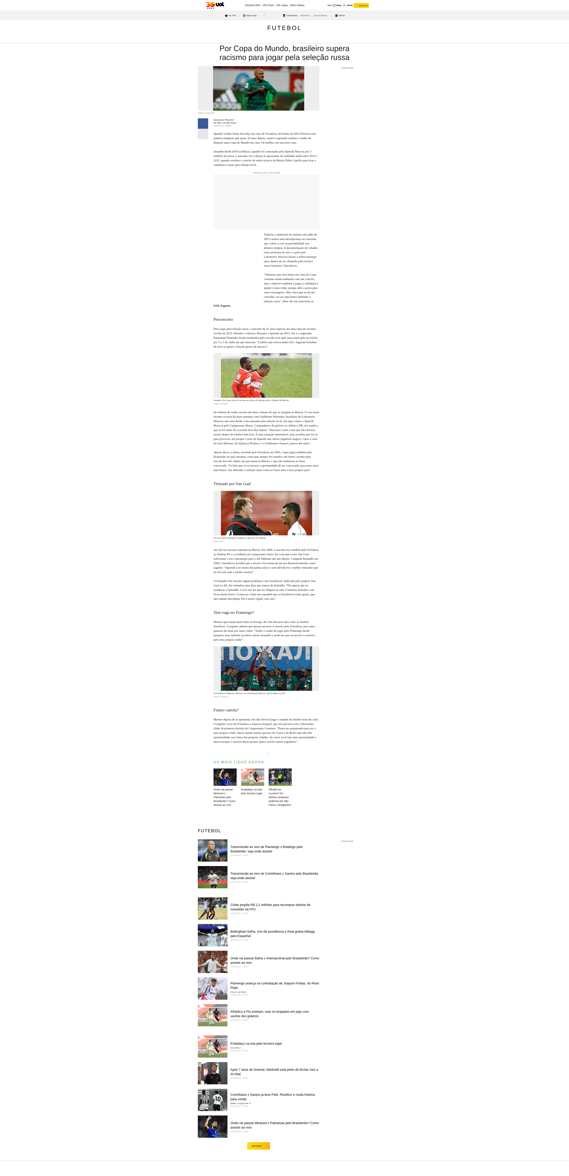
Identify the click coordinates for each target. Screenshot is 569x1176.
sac (329, 5)
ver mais (256, 1146)
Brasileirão (305, 16)
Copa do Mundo (320, 16)
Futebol (284, 28)
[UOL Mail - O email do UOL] (337, 5)
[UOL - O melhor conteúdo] (215, 5)
